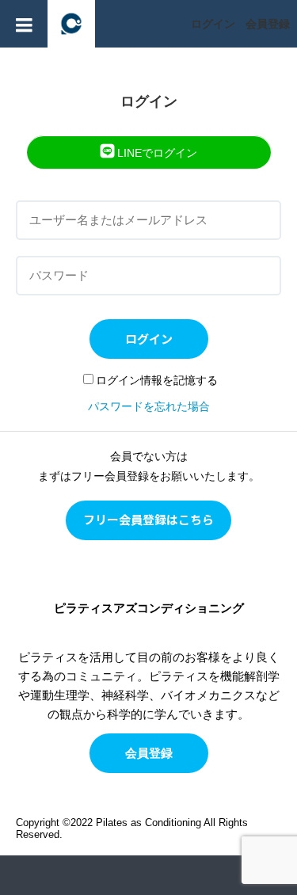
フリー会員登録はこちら (148, 519)
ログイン (213, 23)
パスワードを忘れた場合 (149, 406)
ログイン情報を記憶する (157, 380)
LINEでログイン (155, 153)
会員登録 (268, 23)
